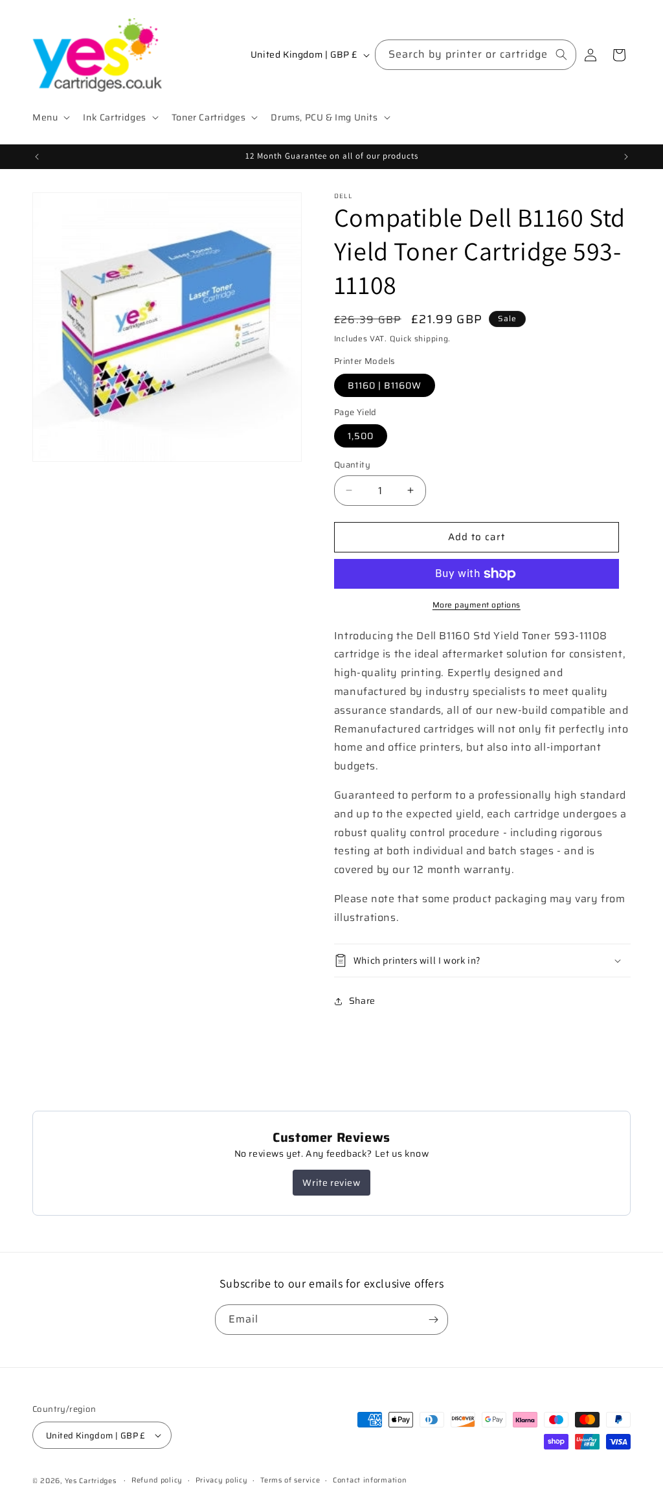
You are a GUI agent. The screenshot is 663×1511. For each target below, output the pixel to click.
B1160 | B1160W (384, 385)
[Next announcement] (626, 156)
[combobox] (476, 54)
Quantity (352, 465)
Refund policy (157, 1480)
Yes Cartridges (91, 1480)
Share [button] (362, 1001)
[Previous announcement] (37, 156)
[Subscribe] (433, 1319)
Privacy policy (222, 1480)
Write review (331, 1183)
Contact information (370, 1480)
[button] (50, 117)
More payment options (477, 605)
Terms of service (290, 1480)
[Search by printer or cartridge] (561, 54)
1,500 (361, 436)
